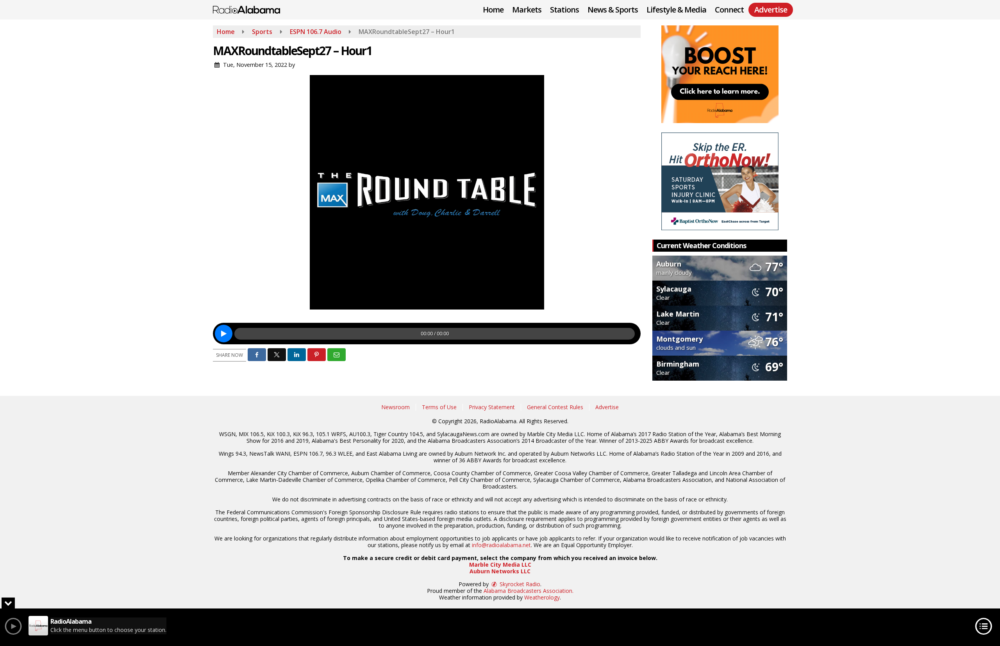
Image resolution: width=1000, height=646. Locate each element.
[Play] (223, 333)
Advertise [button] (770, 9)
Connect (729, 9)
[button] (257, 354)
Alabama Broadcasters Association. (528, 590)
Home (493, 9)
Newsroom (395, 407)
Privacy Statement (492, 407)
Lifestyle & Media (676, 9)
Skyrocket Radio (519, 584)
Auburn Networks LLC (500, 571)
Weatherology (542, 597)
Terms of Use (439, 407)
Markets (526, 9)
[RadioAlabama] (252, 9)
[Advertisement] (720, 74)
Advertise (607, 407)
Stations (564, 9)
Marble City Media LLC (500, 564)
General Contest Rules (555, 407)
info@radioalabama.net (501, 545)
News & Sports (613, 9)
